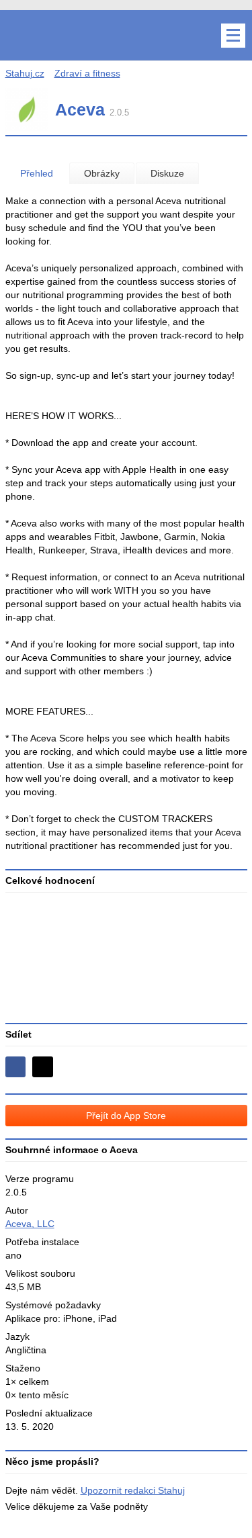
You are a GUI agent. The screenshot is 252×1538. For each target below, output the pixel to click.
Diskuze (167, 173)
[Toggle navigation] (233, 36)
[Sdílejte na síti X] (42, 1066)
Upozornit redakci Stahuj (133, 1490)
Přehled (36, 173)
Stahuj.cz (24, 73)
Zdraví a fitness (87, 73)
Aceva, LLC (29, 1223)
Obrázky (102, 173)
